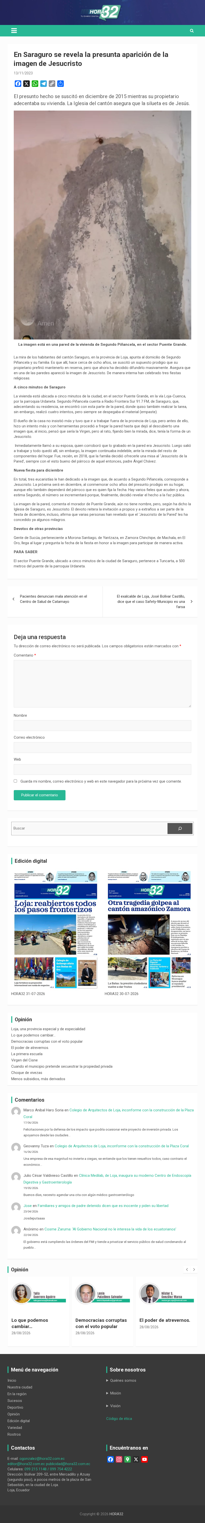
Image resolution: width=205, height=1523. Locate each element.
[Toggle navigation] (14, 30)
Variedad (15, 1427)
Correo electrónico (29, 737)
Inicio (12, 1380)
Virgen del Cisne (24, 1060)
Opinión (14, 1414)
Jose (28, 1205)
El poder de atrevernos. (30, 1047)
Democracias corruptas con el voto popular (47, 1041)
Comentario (25, 655)
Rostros (14, 1434)
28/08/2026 (21, 1333)
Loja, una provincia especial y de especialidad (48, 1029)
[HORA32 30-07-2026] (149, 929)
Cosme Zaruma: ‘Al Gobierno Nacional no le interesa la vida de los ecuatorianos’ (110, 1229)
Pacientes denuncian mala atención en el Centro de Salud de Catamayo (53, 599)
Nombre (20, 715)
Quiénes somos (123, 1380)
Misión (115, 1393)
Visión (115, 1406)
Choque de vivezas (26, 1072)
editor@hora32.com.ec (26, 1464)
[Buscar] (180, 828)
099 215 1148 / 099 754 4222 (48, 1469)
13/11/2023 (23, 73)
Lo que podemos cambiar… (33, 1035)
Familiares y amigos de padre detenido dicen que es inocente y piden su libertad (104, 1205)
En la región (17, 1394)
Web (17, 759)
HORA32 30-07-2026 (121, 994)
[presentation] (186, 1269)
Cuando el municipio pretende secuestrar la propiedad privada (61, 1066)
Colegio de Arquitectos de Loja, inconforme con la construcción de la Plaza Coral (122, 1146)
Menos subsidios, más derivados (38, 1079)
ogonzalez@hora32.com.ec (42, 1458)
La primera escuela (26, 1054)
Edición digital (19, 1421)
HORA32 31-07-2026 (28, 994)
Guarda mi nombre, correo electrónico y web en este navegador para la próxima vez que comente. (101, 781)
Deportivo (15, 1407)
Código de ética (119, 1418)
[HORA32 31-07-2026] (55, 929)
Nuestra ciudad (20, 1387)
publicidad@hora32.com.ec (68, 1464)
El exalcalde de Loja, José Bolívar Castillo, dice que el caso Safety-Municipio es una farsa (151, 601)
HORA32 (116, 1514)
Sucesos (15, 1400)
